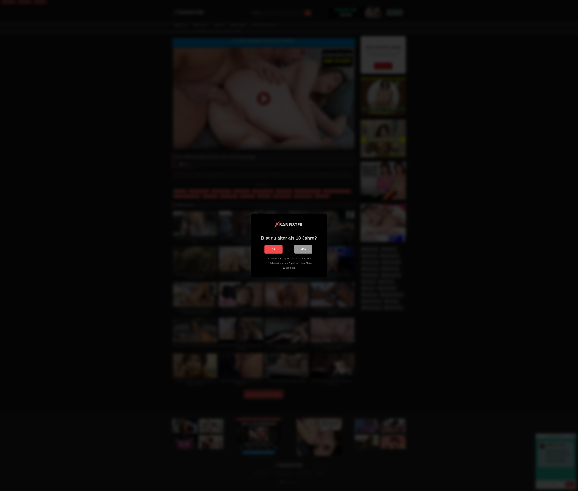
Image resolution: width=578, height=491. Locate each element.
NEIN (303, 249)
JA (273, 249)
